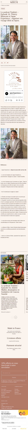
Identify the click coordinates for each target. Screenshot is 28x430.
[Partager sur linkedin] (2, 62)
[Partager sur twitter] (7, 62)
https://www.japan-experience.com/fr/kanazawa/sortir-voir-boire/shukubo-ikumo (13, 229)
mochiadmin (12, 65)
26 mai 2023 (6, 65)
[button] (12, 317)
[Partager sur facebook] (5, 62)
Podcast (3, 8)
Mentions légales (13, 382)
